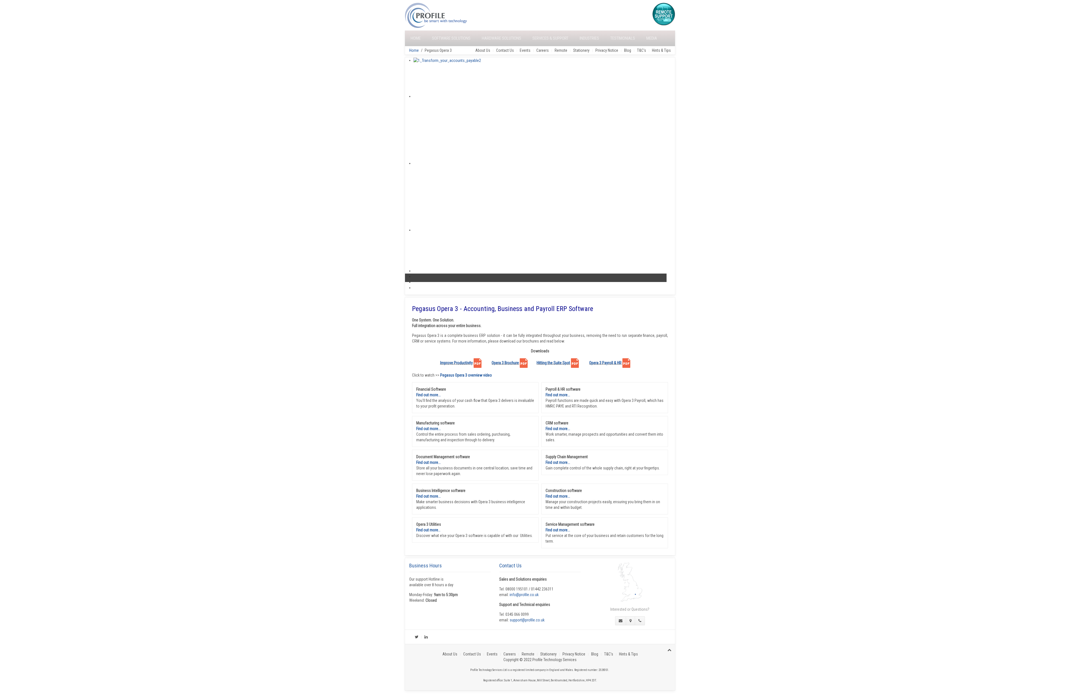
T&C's (641, 50)
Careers (542, 50)
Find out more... (428, 395)
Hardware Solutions (501, 38)
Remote (561, 50)
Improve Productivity (456, 362)
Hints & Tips (661, 50)
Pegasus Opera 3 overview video (466, 375)
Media (651, 38)
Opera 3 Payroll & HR (605, 362)
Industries (589, 38)
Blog (627, 50)
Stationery (581, 50)
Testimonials (622, 38)
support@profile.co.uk (527, 620)
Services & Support (550, 38)
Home (416, 38)
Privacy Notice (606, 50)
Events (525, 50)
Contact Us (505, 50)
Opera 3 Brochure (505, 362)
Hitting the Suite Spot (553, 362)
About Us (482, 50)
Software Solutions (451, 38)
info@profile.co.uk (524, 594)
